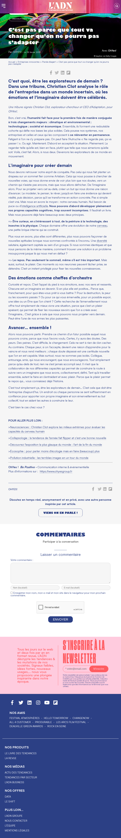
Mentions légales (17, 830)
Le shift (10, 801)
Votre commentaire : (22, 560)
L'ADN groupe (14, 815)
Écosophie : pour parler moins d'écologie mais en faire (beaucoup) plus (55, 451)
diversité (102, 240)
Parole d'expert (49, 61)
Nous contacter (16, 820)
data (8, 796)
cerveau (102, 225)
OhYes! (112, 50)
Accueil (11, 61)
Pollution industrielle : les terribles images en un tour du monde (49, 457)
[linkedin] (62, 73)
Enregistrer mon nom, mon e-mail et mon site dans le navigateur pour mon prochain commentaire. (58, 594)
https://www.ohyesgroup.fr (56, 471)
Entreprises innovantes (29, 61)
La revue (10, 758)
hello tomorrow (56, 718)
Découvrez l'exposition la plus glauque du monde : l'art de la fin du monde (56, 444)
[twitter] (57, 73)
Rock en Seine (56, 726)
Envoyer (60, 619)
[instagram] (38, 704)
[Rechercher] (116, 6)
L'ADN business (14, 782)
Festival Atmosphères (24, 718)
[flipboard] (68, 73)
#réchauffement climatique (24, 19)
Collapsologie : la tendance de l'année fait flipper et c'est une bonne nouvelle (58, 438)
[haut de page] (115, 834)
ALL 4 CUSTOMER (20, 722)
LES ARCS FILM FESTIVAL (71, 722)
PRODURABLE (43, 722)
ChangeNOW (80, 718)
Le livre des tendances (21, 753)
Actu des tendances (18, 772)
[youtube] (47, 704)
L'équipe (10, 825)
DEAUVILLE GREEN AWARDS (26, 726)
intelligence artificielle (35, 206)
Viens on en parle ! (60, 512)
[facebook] (51, 73)
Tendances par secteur (21, 777)
